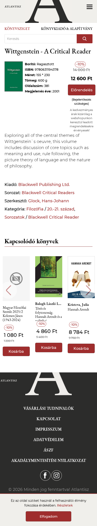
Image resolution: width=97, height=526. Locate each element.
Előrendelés (81, 90)
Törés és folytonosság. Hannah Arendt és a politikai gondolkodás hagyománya (48, 313)
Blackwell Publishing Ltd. (44, 184)
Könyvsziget (17, 28)
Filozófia (35, 209)
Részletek (65, 505)
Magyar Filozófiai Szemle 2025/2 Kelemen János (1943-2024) (14, 313)
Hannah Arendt (78, 309)
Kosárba (16, 351)
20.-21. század (60, 209)
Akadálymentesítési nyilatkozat (48, 460)
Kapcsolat (49, 418)
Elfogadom (49, 516)
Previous (8, 290)
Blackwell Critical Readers (48, 192)
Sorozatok (15, 217)
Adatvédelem (48, 439)
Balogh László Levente (48, 304)
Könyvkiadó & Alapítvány (66, 28)
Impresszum (48, 429)
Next (88, 290)
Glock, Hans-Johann (48, 200)
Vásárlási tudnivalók (48, 408)
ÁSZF (48, 450)
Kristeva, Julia (78, 305)
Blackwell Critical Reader (53, 217)
